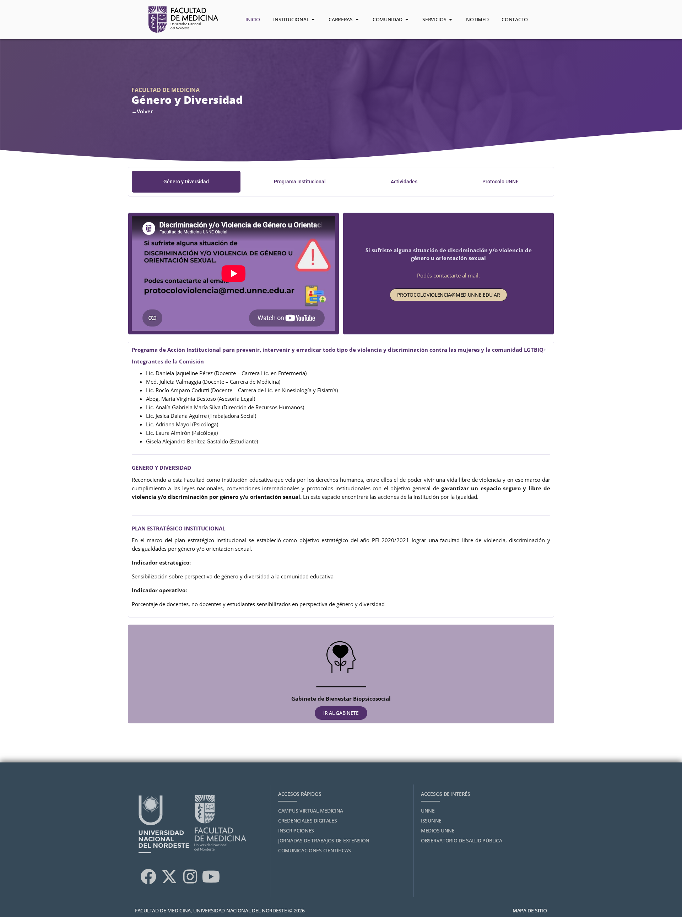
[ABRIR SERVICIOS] (450, 19)
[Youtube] (211, 876)
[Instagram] (190, 876)
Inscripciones (296, 830)
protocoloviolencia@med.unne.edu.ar (448, 294)
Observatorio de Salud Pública (461, 840)
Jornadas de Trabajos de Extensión (323, 840)
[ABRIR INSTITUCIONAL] (312, 19)
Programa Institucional (300, 181)
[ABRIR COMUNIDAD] (406, 19)
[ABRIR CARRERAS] (356, 19)
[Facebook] (148, 876)
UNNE (428, 810)
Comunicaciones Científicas (314, 850)
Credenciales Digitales (307, 820)
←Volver (142, 111)
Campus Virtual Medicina (310, 810)
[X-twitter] (169, 876)
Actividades (404, 181)
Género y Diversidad (186, 181)
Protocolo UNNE (500, 181)
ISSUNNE (431, 820)
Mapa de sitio (530, 910)
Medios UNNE (438, 830)
